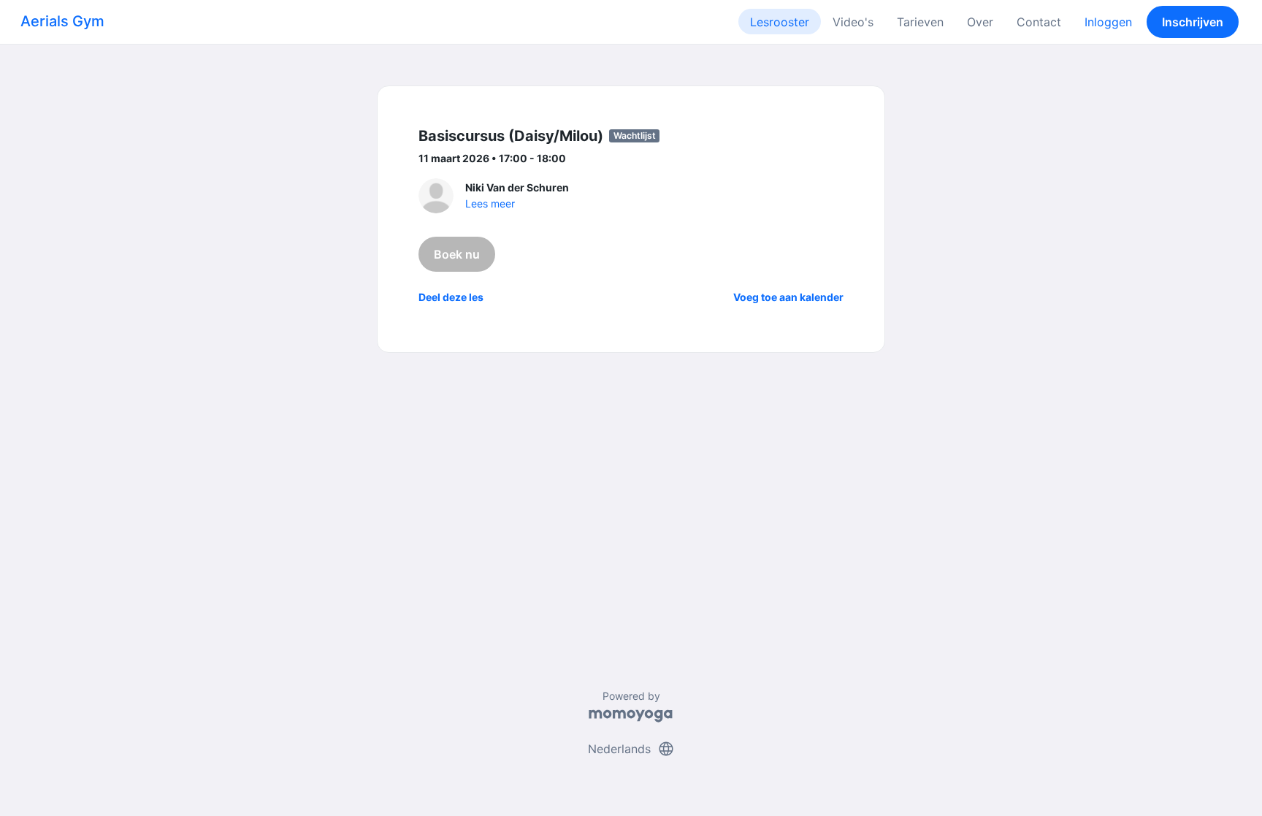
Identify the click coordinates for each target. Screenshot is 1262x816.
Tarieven (920, 22)
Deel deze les (450, 297)
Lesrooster (779, 22)
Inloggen (1108, 22)
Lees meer (490, 203)
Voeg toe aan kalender (788, 297)
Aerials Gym (62, 21)
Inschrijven (1192, 22)
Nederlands (631, 749)
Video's (853, 22)
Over (980, 22)
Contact (1039, 22)
